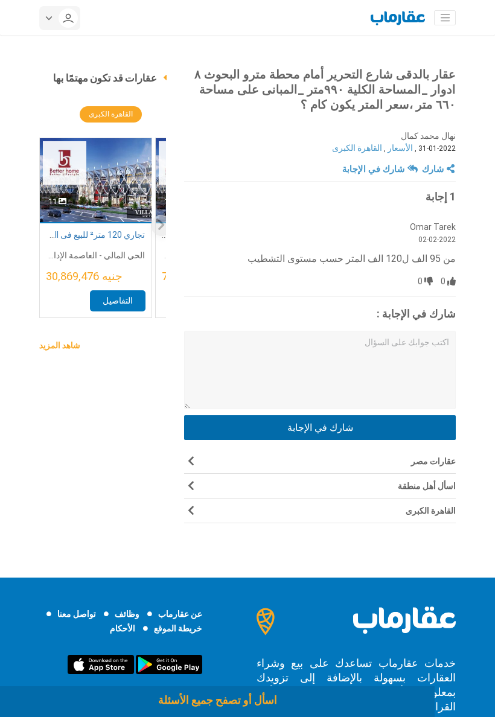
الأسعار (400, 148)
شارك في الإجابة (374, 169)
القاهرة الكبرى (357, 148)
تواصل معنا (76, 614)
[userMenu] (59, 18)
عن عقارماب (180, 614)
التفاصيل (118, 300)
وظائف (127, 614)
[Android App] (169, 664)
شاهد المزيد (59, 345)
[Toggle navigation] (445, 18)
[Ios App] (101, 664)
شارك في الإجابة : (416, 313)
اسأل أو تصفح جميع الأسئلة (217, 699)
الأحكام (122, 628)
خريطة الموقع (178, 628)
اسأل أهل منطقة (427, 486)
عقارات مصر (433, 461)
